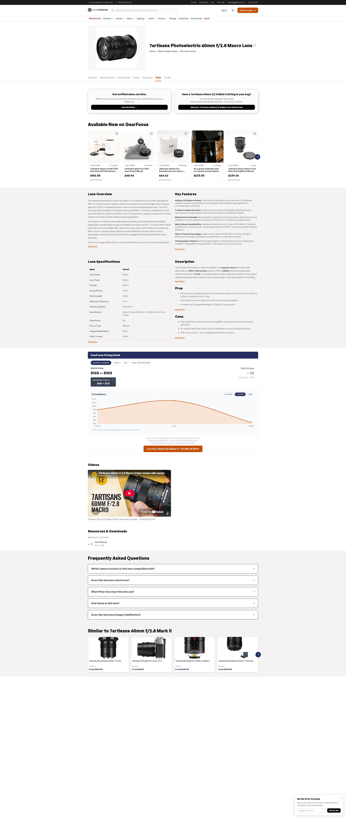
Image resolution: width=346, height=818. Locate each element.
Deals (207, 18)
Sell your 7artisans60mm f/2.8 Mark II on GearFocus (217, 107)
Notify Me (333, 810)
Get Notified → (129, 107)
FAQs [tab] (158, 77)
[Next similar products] (258, 654)
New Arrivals (95, 18)
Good (116, 363)
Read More (92, 246)
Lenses (119, 18)
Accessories (196, 18)
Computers (183, 18)
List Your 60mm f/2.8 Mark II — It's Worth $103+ (173, 449)
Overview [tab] (92, 77)
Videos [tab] (136, 77)
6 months (240, 394)
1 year (250, 394)
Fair (125, 363)
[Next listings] (257, 157)
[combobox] (144, 10)
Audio (151, 18)
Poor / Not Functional (141, 363)
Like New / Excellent (101, 363)
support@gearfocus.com (236, 2)
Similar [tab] (167, 77)
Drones (161, 18)
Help (212, 2)
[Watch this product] (255, 45)
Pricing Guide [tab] (123, 77)
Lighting (140, 18)
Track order (221, 2)
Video (129, 18)
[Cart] (233, 10)
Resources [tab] (147, 77)
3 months (228, 394)
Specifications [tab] (107, 77)
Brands (193, 2)
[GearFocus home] (98, 10)
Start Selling (203, 2)
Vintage (172, 18)
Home (152, 51)
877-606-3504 (253, 2)
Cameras (107, 18)
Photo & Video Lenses (167, 51)
